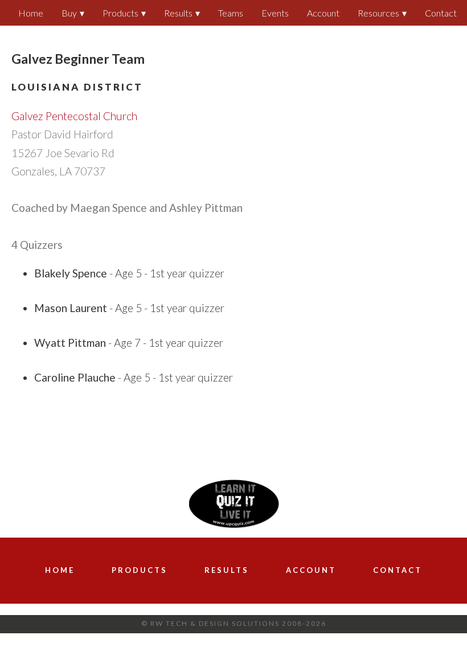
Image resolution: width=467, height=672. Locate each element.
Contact (441, 12)
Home (30, 12)
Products (120, 12)
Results (178, 12)
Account (323, 12)
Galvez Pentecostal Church (74, 115)
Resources (378, 12)
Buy (69, 12)
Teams (230, 12)
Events (275, 12)
